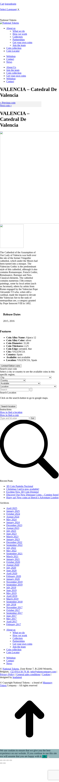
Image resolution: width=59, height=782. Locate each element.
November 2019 (14, 582)
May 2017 (11, 618)
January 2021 (13, 559)
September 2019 (14, 584)
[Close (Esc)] (1, 760)
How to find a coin (9, 415)
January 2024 (13, 522)
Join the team (19, 646)
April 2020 (11, 573)
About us (10, 629)
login (13, 4)
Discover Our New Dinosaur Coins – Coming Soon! (32, 494)
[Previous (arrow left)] (1, 763)
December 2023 (14, 525)
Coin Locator (13, 652)
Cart (2, 4)
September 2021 (14, 553)
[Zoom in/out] (10, 760)
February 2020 (13, 576)
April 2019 (11, 596)
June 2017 (11, 616)
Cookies (46, 674)
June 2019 (11, 590)
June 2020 (11, 570)
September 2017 (14, 613)
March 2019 (12, 599)
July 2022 (11, 548)
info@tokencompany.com (43, 671)
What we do (19, 632)
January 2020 (13, 579)
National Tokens (11, 668)
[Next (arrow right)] (4, 763)
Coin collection (13, 649)
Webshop (11, 657)
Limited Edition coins (10, 366)
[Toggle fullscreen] (7, 760)
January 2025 (13, 511)
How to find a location (11, 412)
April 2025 (11, 508)
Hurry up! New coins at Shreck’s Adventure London (32, 497)
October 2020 (13, 562)
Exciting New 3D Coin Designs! (22, 492)
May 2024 (11, 519)
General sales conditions (28, 674)
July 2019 (11, 587)
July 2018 (11, 604)
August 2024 (12, 516)
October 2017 (13, 610)
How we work (20, 635)
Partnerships (19, 641)
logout (8, 4)
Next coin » (6, 105)
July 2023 (11, 531)
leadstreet (17, 677)
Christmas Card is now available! (22, 489)
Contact (10, 660)
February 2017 (13, 624)
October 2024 (13, 514)
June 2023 (11, 533)
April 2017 (11, 621)
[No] (48, 757)
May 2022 (11, 550)
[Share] (4, 760)
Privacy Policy (7, 674)
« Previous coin (7, 102)
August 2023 (12, 528)
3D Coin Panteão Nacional (19, 486)
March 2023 (12, 536)
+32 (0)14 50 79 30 (19, 671)
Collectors (18, 638)
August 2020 (12, 565)
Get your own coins (22, 644)
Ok (44, 756)
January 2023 (13, 539)
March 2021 (12, 556)
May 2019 (11, 593)
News (9, 663)
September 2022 (14, 545)
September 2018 (14, 601)
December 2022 (14, 542)
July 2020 (11, 567)
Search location (8, 406)
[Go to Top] (29, 747)
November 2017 (14, 607)
